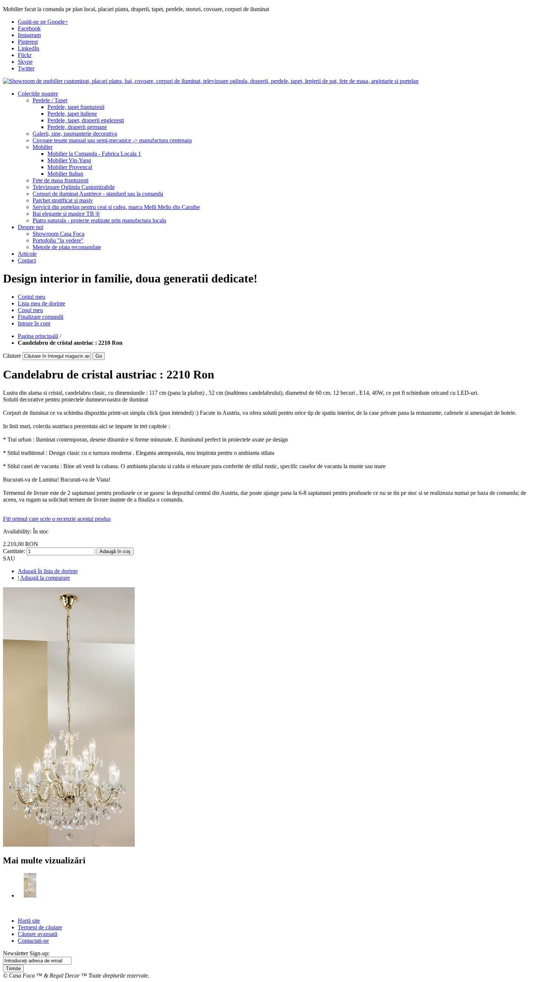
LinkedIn (28, 48)
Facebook (29, 28)
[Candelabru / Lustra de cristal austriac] (30, 895)
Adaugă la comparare (45, 578)
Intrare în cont (34, 323)
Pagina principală (38, 336)
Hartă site (29, 920)
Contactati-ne (33, 941)
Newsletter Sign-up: (26, 953)
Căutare (12, 356)
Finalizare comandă (40, 317)
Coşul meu (30, 310)
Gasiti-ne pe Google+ (43, 22)
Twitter (26, 68)
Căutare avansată (37, 934)
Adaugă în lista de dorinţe (48, 571)
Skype (25, 62)
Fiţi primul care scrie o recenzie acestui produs (57, 519)
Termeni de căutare (40, 927)
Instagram (29, 35)
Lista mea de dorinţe (41, 303)
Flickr (24, 55)
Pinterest (28, 42)
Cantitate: (14, 551)
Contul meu (31, 297)
